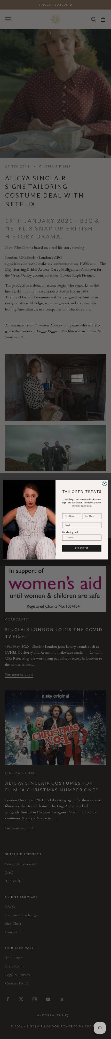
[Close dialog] (104, 483)
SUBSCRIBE (82, 548)
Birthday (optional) (70, 532)
